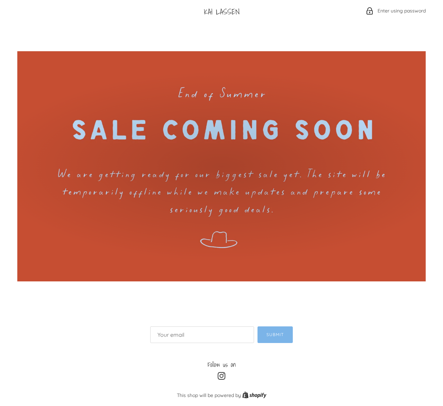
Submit (275, 334)
